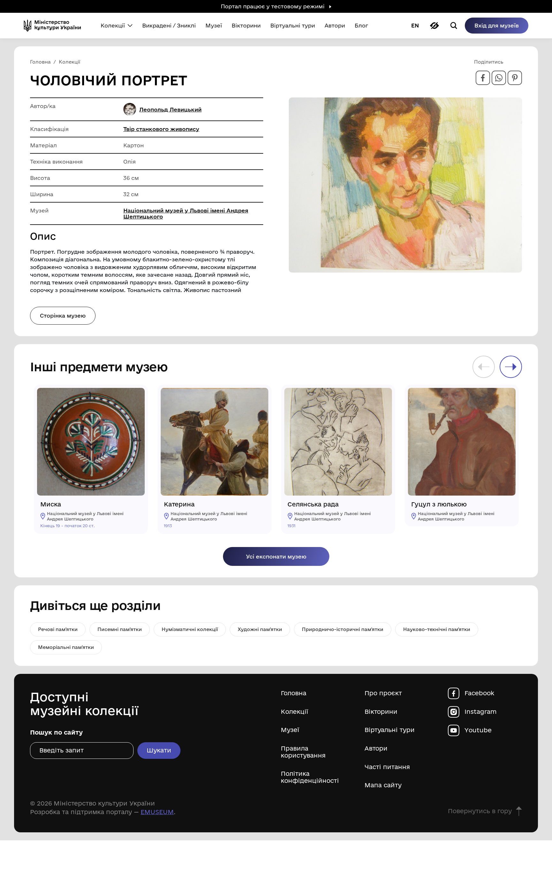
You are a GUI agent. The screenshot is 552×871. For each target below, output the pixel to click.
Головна (293, 693)
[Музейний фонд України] (55, 25)
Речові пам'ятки (58, 629)
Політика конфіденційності (310, 777)
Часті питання (387, 767)
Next (511, 367)
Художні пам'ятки (260, 629)
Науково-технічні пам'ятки (436, 629)
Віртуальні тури (389, 730)
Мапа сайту (383, 785)
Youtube (478, 730)
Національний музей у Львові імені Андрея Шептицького (185, 213)
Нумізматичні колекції (190, 629)
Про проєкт (383, 693)
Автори (375, 748)
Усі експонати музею (276, 556)
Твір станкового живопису (161, 129)
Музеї (290, 730)
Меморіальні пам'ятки (66, 647)
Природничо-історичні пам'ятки (342, 629)
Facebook (479, 693)
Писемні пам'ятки (119, 629)
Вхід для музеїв (496, 25)
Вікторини (380, 711)
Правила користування (303, 752)
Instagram (480, 711)
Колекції (294, 711)
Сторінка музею (63, 315)
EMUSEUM (157, 811)
